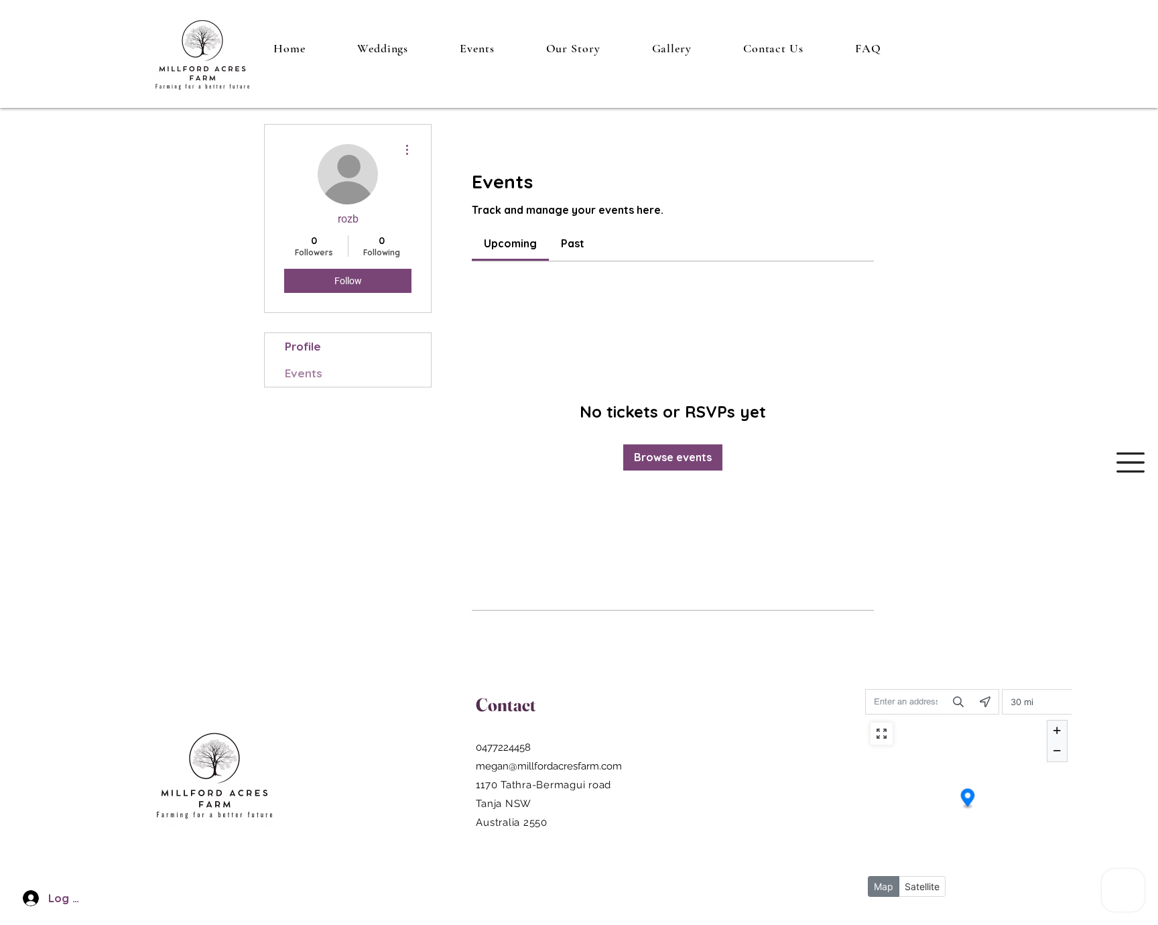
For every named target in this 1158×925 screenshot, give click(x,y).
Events (303, 373)
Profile (303, 346)
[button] (1130, 462)
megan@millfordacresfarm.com (549, 766)
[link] (510, 243)
